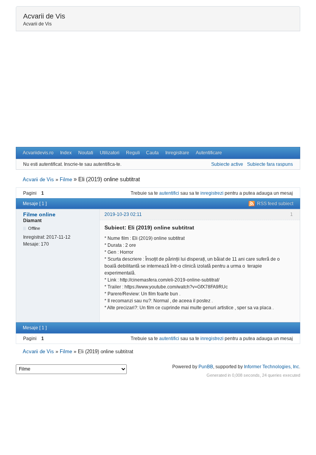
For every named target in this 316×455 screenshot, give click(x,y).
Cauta (152, 152)
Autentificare (209, 152)
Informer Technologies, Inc (271, 366)
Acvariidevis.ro (38, 152)
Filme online (39, 214)
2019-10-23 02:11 (123, 214)
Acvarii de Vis (44, 16)
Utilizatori (109, 152)
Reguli (133, 152)
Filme (66, 179)
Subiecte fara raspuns (270, 164)
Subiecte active (227, 164)
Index (66, 152)
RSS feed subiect (275, 203)
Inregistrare (177, 152)
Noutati (85, 152)
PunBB (205, 366)
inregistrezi (212, 193)
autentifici (169, 193)
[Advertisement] (158, 89)
